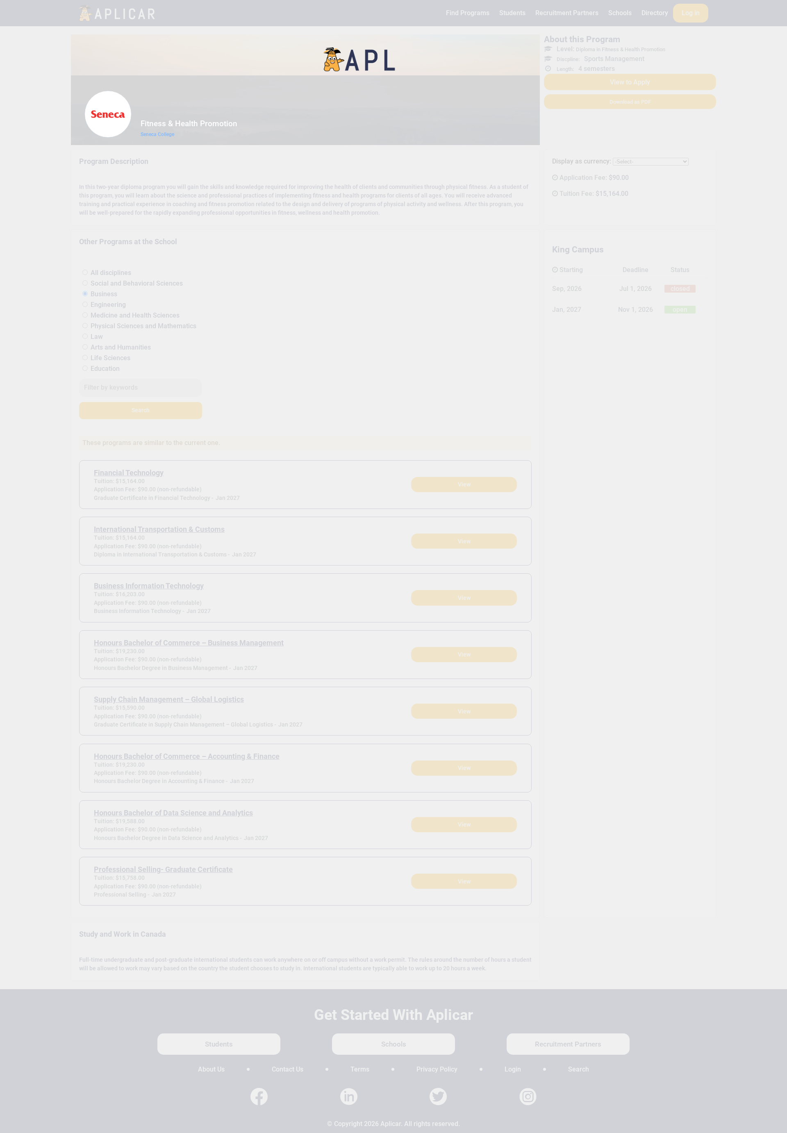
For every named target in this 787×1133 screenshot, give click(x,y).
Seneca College (157, 134)
